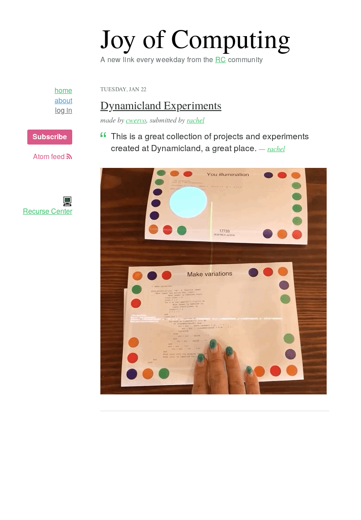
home (63, 90)
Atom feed (49, 156)
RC (220, 59)
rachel (195, 119)
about (63, 100)
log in (63, 110)
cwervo (136, 119)
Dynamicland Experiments (160, 104)
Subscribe (50, 136)
